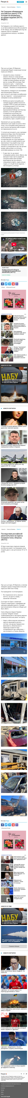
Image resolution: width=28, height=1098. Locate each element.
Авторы (2, 1090)
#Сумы (3, 287)
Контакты (3, 1088)
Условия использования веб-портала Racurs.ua (11, 1083)
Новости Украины (11, 7)
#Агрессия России (10, 287)
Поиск (2, 1094)
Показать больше (14, 946)
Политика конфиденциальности (7, 1085)
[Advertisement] (14, 51)
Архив (2, 1092)
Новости (20, 1)
